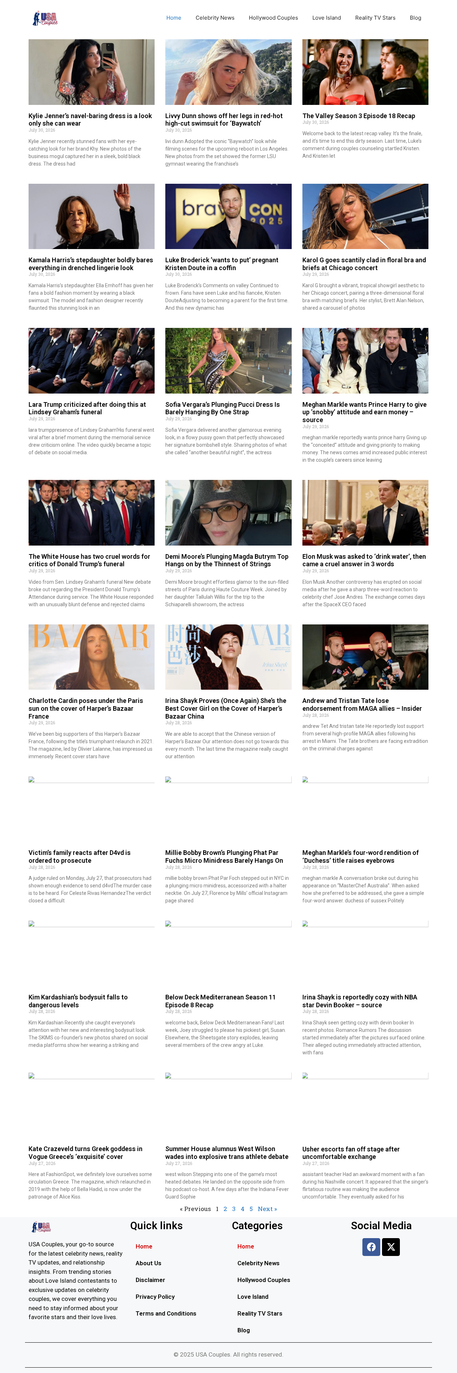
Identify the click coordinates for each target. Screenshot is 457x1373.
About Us (148, 1263)
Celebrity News (215, 17)
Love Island (326, 17)
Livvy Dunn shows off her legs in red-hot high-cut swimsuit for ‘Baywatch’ (224, 119)
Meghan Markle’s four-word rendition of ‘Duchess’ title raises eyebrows (360, 856)
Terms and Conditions (166, 1313)
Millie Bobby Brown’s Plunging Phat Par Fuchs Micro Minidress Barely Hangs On (224, 856)
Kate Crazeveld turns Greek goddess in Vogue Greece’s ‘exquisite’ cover (85, 1152)
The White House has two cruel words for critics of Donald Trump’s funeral (89, 560)
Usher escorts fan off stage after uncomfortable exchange (351, 1153)
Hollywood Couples (273, 17)
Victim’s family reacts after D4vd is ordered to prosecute (80, 856)
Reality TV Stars (375, 17)
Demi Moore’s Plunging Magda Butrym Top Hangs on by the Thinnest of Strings (226, 560)
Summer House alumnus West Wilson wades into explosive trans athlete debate (226, 1152)
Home (173, 17)
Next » (267, 1209)
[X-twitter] (391, 1247)
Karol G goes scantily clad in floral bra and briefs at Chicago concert (364, 264)
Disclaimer (150, 1279)
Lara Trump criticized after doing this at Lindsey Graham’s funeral (87, 408)
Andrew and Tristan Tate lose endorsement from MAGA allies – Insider (362, 704)
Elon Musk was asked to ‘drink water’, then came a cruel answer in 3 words (364, 560)
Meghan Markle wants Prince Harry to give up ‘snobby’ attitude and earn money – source (364, 412)
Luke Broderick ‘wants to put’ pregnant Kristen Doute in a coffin (221, 264)
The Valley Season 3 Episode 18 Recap (358, 116)
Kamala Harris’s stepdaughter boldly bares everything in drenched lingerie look (91, 264)
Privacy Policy (155, 1296)
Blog (415, 17)
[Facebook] (371, 1247)
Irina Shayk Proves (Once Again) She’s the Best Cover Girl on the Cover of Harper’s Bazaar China (225, 708)
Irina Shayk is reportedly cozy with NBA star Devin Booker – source (359, 1001)
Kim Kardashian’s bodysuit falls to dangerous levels (78, 1001)
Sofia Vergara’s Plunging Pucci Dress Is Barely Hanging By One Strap (222, 408)
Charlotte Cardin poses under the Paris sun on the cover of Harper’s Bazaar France (86, 708)
